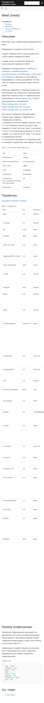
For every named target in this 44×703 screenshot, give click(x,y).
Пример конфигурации (13, 29)
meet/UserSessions (9, 74)
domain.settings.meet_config (26, 98)
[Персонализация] (4, 7)
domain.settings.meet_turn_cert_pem (16, 107)
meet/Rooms (32, 69)
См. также (8, 31)
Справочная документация (9, 3)
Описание (8, 24)
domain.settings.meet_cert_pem (14, 104)
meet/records (36, 74)
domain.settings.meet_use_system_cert (17, 110)
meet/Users (6, 71)
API (19, 643)
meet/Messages (24, 74)
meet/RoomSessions (20, 71)
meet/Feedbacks (8, 77)
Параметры (9, 26)
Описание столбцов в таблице (14, 201)
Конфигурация (10, 695)
